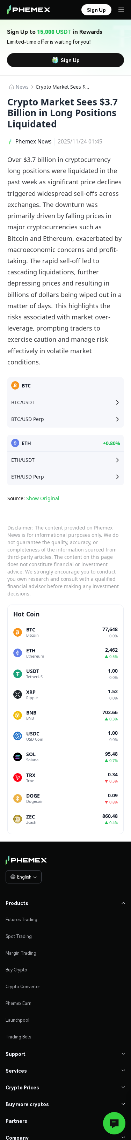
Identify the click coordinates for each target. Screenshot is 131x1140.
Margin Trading (21, 953)
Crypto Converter (23, 986)
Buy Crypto (16, 969)
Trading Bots (18, 1036)
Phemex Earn (18, 1003)
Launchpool (17, 1020)
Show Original (42, 498)
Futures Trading (21, 919)
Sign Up (70, 60)
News (22, 86)
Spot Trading (19, 936)
